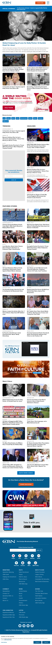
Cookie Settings (4, 642)
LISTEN (21, 610)
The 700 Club (39, 591)
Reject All (46, 642)
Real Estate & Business (42, 581)
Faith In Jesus (23, 577)
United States (23, 591)
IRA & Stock (38, 577)
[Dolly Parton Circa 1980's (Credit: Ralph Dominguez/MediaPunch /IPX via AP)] (26, 26)
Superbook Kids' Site (9, 617)
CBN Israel (6, 574)
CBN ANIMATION (8, 610)
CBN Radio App (23, 617)
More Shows (38, 600)
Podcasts (40, 118)
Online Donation (40, 572)
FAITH (21, 570)
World (13, 118)
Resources (22, 581)
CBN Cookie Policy (8, 639)
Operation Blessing (8, 572)
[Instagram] (28, 625)
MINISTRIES (6, 570)
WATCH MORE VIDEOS (26, 473)
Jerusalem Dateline (40, 598)
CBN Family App (40, 603)
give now (40, 3)
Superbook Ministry (8, 612)
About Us (5, 600)
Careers (5, 598)
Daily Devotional (24, 572)
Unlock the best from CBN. (26, 547)
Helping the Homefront (9, 577)
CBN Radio (22, 612)
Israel (17, 118)
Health (30, 118)
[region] (26, 639)
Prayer (21, 574)
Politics (8, 118)
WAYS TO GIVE (39, 570)
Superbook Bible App (9, 615)
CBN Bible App (23, 584)
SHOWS (37, 589)
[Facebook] (23, 625)
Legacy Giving (39, 574)
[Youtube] (19, 625)
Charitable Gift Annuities (42, 579)
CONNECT (6, 589)
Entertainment (24, 118)
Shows (35, 118)
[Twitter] (32, 625)
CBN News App (23, 605)
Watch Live (5, 121)
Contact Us (6, 593)
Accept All (37, 642)
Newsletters (6, 591)
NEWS (21, 589)
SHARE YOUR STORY (26, 484)
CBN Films (6, 579)
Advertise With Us (8, 596)
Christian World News (41, 593)
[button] (47, 3)
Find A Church (23, 579)
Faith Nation (38, 596)
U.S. (4, 118)
